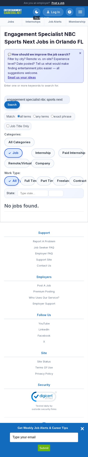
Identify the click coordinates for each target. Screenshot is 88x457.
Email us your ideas (22, 77)
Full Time (30, 181)
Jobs (11, 21)
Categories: (12, 134)
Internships (33, 21)
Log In (55, 12)
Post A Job (44, 285)
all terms (25, 116)
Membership (77, 21)
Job (15, 153)
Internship (43, 153)
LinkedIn (44, 329)
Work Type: (12, 173)
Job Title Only (19, 126)
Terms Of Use (44, 367)
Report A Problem (44, 241)
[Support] (69, 12)
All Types (15, 181)
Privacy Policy (44, 373)
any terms (42, 116)
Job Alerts (55, 21)
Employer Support (44, 303)
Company (42, 163)
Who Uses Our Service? (44, 297)
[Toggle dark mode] (36, 12)
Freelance (62, 181)
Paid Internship (73, 153)
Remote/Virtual (19, 163)
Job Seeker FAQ (44, 247)
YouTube (44, 323)
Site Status (44, 361)
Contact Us (44, 265)
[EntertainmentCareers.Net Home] (12, 12)
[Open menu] (80, 11)
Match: (11, 116)
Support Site (44, 259)
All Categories (19, 142)
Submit (44, 448)
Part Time (46, 181)
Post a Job (58, 3)
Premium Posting (44, 291)
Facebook (44, 335)
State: (11, 193)
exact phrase (62, 116)
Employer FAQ (44, 253)
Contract (78, 181)
